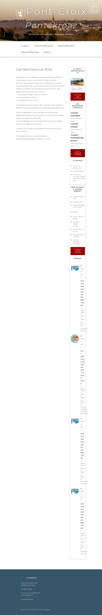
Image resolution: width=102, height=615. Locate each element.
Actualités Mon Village (44, 46)
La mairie (24, 46)
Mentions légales (44, 609)
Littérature (84, 409)
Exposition (84, 329)
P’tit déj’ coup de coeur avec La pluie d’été (83, 367)
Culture (83, 407)
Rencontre (84, 413)
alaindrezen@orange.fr (26, 139)
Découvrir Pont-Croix (30, 52)
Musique (83, 411)
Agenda (47, 52)
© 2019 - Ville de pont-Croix (29, 609)
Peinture (83, 331)
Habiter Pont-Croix (66, 46)
